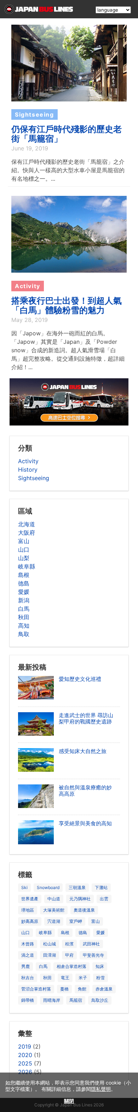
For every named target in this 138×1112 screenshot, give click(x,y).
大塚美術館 (53, 910)
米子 (83, 977)
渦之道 (27, 955)
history (28, 469)
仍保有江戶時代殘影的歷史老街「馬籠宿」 (66, 134)
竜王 (65, 977)
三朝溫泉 (77, 887)
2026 (25, 1071)
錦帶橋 (27, 1000)
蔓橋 (64, 989)
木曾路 (27, 943)
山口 (23, 549)
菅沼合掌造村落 (36, 989)
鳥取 (23, 634)
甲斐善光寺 (93, 955)
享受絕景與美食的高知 (85, 823)
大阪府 (26, 532)
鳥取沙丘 (99, 1000)
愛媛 (23, 591)
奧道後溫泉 (84, 910)
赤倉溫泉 (104, 989)
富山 (23, 541)
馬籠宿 (75, 1000)
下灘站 (101, 887)
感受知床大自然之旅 (83, 751)
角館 (82, 989)
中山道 (53, 898)
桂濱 (69, 943)
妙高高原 (29, 921)
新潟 (23, 600)
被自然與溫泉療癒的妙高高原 (85, 790)
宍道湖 (53, 921)
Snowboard (48, 887)
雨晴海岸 (51, 1000)
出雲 (104, 898)
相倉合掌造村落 (71, 966)
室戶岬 (75, 921)
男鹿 (25, 966)
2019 (24, 1046)
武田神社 (91, 943)
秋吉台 (27, 977)
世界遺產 (29, 898)
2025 (25, 1063)
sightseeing (33, 478)
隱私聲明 (101, 1089)
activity (28, 461)
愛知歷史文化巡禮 (80, 679)
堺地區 (27, 910)
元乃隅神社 (80, 898)
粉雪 (100, 977)
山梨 (23, 557)
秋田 (23, 617)
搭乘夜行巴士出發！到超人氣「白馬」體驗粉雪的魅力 (66, 305)
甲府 (69, 955)
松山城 (49, 943)
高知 (23, 625)
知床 (100, 966)
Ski (24, 887)
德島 (23, 583)
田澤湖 (49, 955)
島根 (23, 574)
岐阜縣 (26, 566)
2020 (25, 1054)
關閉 (69, 1101)
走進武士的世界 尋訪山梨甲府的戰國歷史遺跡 (86, 718)
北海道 (26, 524)
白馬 (23, 608)
